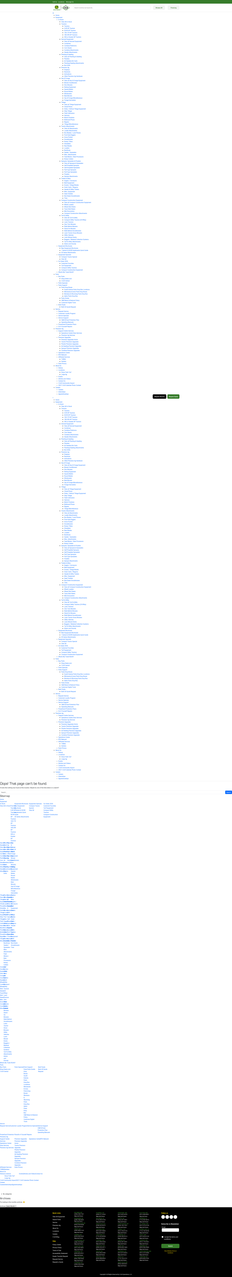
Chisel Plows (68, 107)
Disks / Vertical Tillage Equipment (75, 109)
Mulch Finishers (69, 117)
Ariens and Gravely (70, 244)
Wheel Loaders (69, 205)
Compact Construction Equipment (72, 200)
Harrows (67, 115)
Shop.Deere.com (66, 279)
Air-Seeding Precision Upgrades (71, 346)
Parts (57, 274)
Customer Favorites (67, 263)
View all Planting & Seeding (73, 57)
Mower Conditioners (70, 83)
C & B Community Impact (66, 383)
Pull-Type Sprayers (70, 170)
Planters (66, 59)
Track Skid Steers (69, 209)
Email (163, 1227)
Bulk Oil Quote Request (68, 307)
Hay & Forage (65, 78)
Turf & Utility (65, 215)
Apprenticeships (63, 394)
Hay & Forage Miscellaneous (73, 98)
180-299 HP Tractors (70, 35)
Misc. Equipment (69, 191)
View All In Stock (66, 22)
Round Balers (68, 91)
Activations (67, 74)
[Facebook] (175, 1217)
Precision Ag (65, 67)
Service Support (63, 318)
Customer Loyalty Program (66, 313)
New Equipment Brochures (69, 248)
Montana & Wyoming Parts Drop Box (76, 294)
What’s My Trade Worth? (66, 272)
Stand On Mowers (70, 228)
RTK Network (62, 355)
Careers (57, 387)
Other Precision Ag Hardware (73, 76)
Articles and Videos (64, 379)
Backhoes (67, 150)
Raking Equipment (70, 87)
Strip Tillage (68, 111)
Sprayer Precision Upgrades (70, 348)
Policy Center (57, 1245)
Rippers (66, 122)
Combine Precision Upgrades (70, 350)
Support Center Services (66, 331)
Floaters (66, 174)
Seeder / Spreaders (70, 152)
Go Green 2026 (63, 261)
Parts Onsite (65, 298)
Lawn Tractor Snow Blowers (73, 233)
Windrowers (68, 94)
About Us (58, 366)
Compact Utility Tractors (69, 268)
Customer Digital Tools (68, 302)
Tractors (64, 24)
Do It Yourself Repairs (65, 326)
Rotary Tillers (68, 141)
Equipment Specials (64, 255)
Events (60, 376)
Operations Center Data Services (71, 333)
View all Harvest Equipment (73, 41)
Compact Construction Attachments (75, 213)
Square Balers (68, 89)
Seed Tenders (68, 194)
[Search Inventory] (149, 7)
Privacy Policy (57, 1247)
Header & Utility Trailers (71, 189)
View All (63, 259)
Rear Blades (68, 146)
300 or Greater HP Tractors (72, 37)
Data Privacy (62, 363)
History (60, 368)
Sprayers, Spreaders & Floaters (71, 161)
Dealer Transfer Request (60, 1256)
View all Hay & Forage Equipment (74, 80)
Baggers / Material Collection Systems (76, 239)
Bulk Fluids (61, 305)
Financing (173, 8)
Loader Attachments (70, 131)
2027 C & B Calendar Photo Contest (69, 385)
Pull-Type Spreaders (70, 172)
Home (57, 15)
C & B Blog (56, 1237)
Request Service (63, 311)
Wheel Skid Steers (70, 207)
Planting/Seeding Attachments (74, 63)
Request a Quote (58, 1262)
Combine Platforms (70, 46)
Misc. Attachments (70, 154)
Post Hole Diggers (70, 135)
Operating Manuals (67, 322)
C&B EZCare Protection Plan (70, 320)
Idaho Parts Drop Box (71, 296)
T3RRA (63, 359)
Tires (65, 198)
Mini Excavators (69, 211)
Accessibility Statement (60, 1253)
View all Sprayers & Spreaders (73, 163)
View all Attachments (71, 128)
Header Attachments (70, 52)
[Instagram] (171, 1217)
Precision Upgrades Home (69, 339)
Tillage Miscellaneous (71, 124)
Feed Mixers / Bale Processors (73, 157)
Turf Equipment (66, 265)
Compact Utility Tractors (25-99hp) (75, 220)
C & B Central (65, 281)
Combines (67, 43)
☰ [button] (53, 13)
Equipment (58, 17)
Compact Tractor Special (69, 257)
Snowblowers (68, 139)
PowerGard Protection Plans (67, 324)
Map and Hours (78, 1216)
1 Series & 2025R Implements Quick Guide (74, 250)
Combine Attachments (71, 50)
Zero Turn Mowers (70, 224)
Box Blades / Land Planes (72, 133)
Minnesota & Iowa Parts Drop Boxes (75, 292)
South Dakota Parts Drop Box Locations (77, 289)
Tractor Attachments (67, 126)
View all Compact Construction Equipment (77, 202)
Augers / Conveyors (70, 181)
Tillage (63, 102)
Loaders (66, 148)
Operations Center (64, 353)
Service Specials (63, 316)
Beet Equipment (69, 183)
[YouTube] (167, 1217)
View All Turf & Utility (70, 218)
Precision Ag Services (68, 335)
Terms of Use (57, 1250)
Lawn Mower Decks (70, 237)
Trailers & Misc (66, 178)
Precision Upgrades (64, 337)
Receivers (67, 72)
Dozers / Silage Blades (71, 185)
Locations (61, 370)
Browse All (159, 8)
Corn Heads (68, 48)
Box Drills (67, 65)
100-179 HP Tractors (70, 33)
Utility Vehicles (68, 235)
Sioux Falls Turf (66, 372)
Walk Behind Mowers (71, 226)
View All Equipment (59, 1217)
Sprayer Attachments (71, 176)
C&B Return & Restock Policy (70, 300)
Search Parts (57, 1219)
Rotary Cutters (68, 159)
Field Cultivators (69, 113)
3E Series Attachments (68, 252)
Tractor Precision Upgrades (69, 342)
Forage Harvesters (70, 100)
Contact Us (61, 381)
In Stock (61, 19)
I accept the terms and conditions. (171, 1238)
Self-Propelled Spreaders (72, 168)
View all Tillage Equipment (72, 104)
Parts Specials (63, 283)
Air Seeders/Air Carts (70, 61)
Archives (2, 1206)
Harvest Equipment (67, 39)
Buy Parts (61, 276)
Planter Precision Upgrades (69, 344)
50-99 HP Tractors (70, 30)
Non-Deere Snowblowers (72, 196)
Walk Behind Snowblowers (72, 231)
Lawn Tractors (68, 222)
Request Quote (173, 396)
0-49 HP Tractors (69, 28)
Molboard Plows (69, 120)
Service (57, 309)
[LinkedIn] (163, 1217)
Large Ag (64, 374)
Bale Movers (68, 96)
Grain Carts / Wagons (71, 187)
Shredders (67, 144)
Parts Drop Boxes (66, 287)
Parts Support (62, 285)
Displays (67, 70)
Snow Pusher (68, 137)
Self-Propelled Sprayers (71, 165)
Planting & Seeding (67, 54)
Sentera (63, 361)
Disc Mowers (68, 85)
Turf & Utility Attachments (72, 242)
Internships (61, 392)
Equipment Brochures (65, 246)
